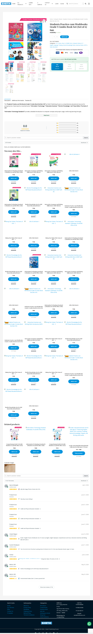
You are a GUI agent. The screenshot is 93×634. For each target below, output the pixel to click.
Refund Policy (27, 613)
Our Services (10, 607)
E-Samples (10, 613)
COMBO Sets (69, 43)
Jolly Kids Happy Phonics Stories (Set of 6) (30, 489)
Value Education (54, 47)
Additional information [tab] (18, 100)
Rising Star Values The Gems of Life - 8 (50, 559)
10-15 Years (58, 43)
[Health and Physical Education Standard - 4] (19, 518)
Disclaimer (26, 609)
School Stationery (44, 617)
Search (86, 137)
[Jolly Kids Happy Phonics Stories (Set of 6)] (19, 489)
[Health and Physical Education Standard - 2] (19, 509)
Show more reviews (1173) (46, 587)
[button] (44, 20)
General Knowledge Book (69, 45)
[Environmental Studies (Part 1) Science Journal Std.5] (19, 578)
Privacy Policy (27, 607)
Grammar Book (79, 45)
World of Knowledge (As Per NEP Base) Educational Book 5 (34, 568)
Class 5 (63, 43)
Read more (46, 115)
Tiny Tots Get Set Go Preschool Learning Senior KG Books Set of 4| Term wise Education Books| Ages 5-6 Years (47, 549)
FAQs (8, 609)
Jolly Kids (42, 611)
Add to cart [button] (14, 178)
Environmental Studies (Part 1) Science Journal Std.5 (32, 578)
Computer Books (58, 19)
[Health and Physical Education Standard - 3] (19, 528)
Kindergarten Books (45, 613)
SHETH (85, 45)
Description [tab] (7, 100)
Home (51, 19)
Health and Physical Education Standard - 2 (30, 509)
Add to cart (64, 37)
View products (79, 453)
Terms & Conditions (29, 615)
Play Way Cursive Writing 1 (26, 499)
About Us (26, 605)
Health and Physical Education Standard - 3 (30, 528)
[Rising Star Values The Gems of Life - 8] (29, 559)
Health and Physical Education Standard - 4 (30, 518)
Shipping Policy (28, 611)
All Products (43, 605)
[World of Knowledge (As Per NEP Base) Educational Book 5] (19, 568)
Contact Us (10, 611)
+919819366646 (79, 604)
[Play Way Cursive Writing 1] (19, 499)
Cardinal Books (43, 607)
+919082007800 (60, 617)
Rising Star (42, 615)
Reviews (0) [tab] (28, 100)
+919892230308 (79, 607)
